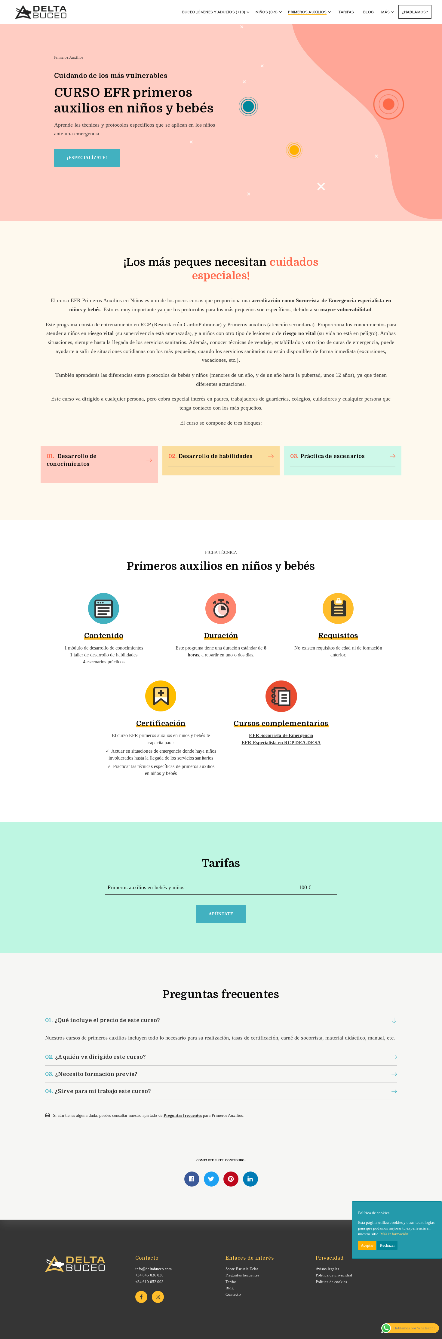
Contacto (233, 1294)
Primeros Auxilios (68, 57)
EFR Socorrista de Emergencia (281, 735)
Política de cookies (331, 1281)
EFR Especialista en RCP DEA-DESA (281, 742)
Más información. (394, 1234)
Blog (230, 1288)
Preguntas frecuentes (183, 1115)
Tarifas (231, 1281)
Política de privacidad (334, 1275)
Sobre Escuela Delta (242, 1269)
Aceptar (367, 1245)
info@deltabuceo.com (153, 1269)
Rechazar (387, 1245)
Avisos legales (327, 1269)
